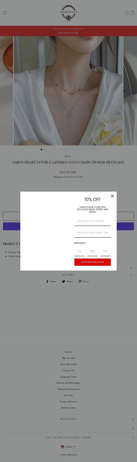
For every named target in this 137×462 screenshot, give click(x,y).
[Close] (112, 196)
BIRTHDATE (79, 243)
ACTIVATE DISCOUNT (92, 262)
